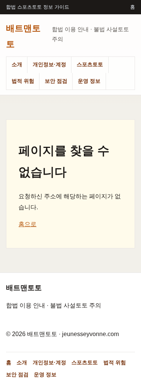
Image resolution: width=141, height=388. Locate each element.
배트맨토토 (23, 35)
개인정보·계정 (49, 64)
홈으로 (27, 224)
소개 (17, 64)
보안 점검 (56, 81)
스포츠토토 (90, 64)
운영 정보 (89, 81)
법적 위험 (23, 81)
